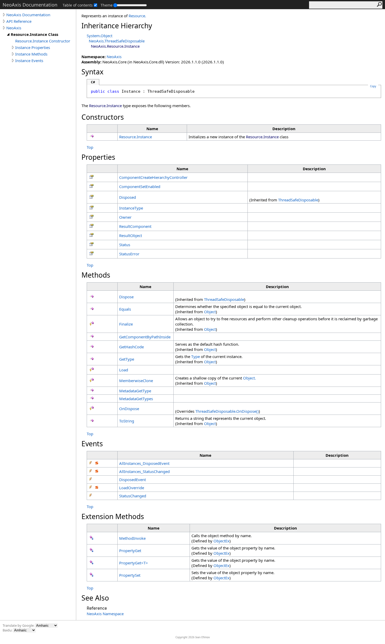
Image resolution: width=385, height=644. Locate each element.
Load (123, 369)
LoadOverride (131, 487)
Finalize (126, 324)
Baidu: (8, 630)
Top (90, 147)
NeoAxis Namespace (105, 613)
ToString (126, 420)
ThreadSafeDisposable (298, 199)
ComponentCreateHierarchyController (153, 177)
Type (195, 356)
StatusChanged (132, 495)
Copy (373, 86)
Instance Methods (31, 54)
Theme (107, 5)
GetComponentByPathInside (144, 336)
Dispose (126, 296)
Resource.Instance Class (34, 34)
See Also (95, 598)
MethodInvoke (132, 538)
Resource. (137, 15)
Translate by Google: (19, 625)
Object (210, 311)
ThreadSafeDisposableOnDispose (227, 411)
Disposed (127, 197)
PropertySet (129, 575)
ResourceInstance (135, 136)
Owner (125, 217)
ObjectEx (221, 540)
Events (92, 443)
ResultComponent (135, 226)
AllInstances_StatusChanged (144, 471)
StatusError (129, 253)
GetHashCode (131, 346)
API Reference (18, 21)
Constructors (102, 117)
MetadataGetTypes (136, 398)
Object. (249, 378)
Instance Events (29, 60)
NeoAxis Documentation (28, 14)
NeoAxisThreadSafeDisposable (117, 40)
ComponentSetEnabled (139, 186)
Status (124, 244)
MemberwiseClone (136, 380)
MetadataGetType (135, 390)
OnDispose (129, 408)
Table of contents (78, 5)
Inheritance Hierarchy (116, 25)
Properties (98, 157)
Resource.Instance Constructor (42, 40)
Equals (125, 309)
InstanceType (131, 208)
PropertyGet (130, 550)
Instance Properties (32, 47)
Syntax (92, 71)
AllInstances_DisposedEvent (144, 463)
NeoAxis (13, 27)
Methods (95, 275)
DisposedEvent (132, 479)
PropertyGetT (133, 562)
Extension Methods (112, 516)
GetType (126, 359)
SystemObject (99, 35)
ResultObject (130, 235)
